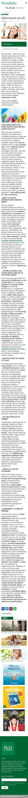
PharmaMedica (7, 613)
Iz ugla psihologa (5, 14)
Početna (2, 11)
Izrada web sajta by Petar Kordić (12, 796)
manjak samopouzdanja (11, 240)
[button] (26, 3)
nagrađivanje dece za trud (12, 349)
